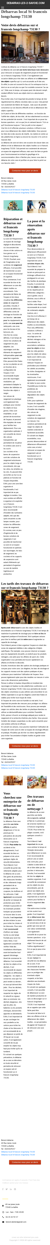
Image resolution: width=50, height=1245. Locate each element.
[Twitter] (7, 1189)
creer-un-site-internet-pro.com (25, 1237)
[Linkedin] (11, 1189)
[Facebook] (2, 1189)
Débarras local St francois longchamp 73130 (18, 190)
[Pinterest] (15, 1189)
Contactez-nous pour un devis (25, 171)
